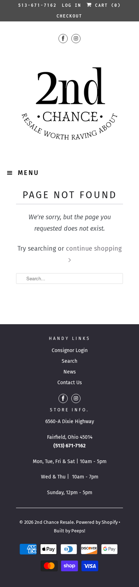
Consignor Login (70, 350)
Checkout (69, 16)
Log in (71, 5)
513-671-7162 (37, 5)
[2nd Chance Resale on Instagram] (76, 38)
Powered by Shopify (97, 522)
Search (69, 361)
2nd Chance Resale (54, 522)
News (69, 372)
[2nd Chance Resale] (69, 103)
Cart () (106, 5)
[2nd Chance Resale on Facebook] (63, 38)
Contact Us (69, 383)
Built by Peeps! (69, 530)
